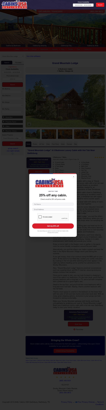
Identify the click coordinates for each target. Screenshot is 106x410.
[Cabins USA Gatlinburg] (17, 4)
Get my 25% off (53, 226)
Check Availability (83, 2)
